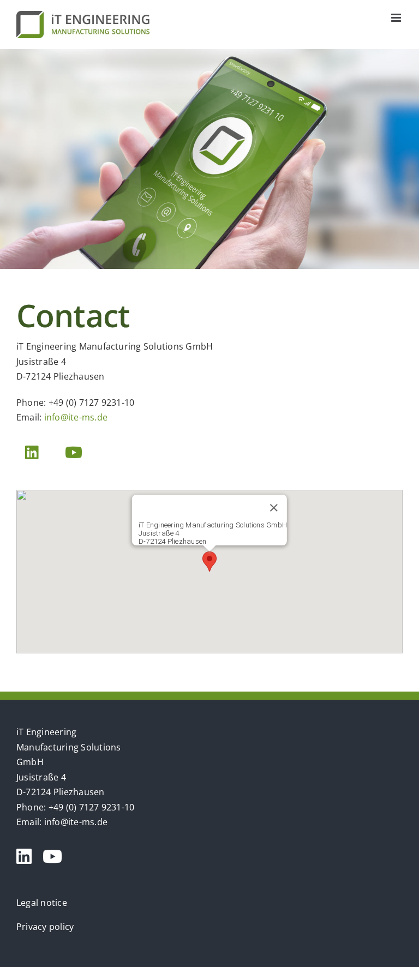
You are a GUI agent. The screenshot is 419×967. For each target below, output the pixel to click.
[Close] (274, 508)
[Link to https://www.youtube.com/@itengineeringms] (52, 856)
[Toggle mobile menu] (397, 17)
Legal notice (41, 903)
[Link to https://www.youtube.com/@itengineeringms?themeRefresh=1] (73, 452)
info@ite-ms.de (75, 417)
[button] (209, 561)
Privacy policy (45, 927)
